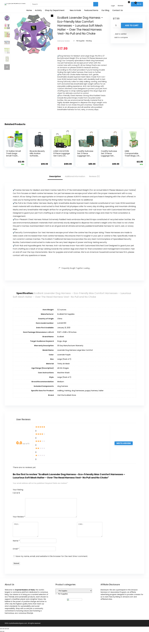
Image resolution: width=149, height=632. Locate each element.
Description (55, 176)
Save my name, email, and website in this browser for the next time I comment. (52, 556)
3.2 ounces (61, 309)
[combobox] (62, 594)
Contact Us (117, 10)
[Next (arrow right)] (3, 631)
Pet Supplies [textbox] (62, 594)
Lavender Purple (64, 354)
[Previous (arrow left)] (1, 631)
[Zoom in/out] (8, 628)
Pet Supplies (80, 41)
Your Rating (18, 489)
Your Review (19, 516)
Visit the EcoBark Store (66, 395)
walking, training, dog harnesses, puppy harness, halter (80, 390)
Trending (89, 41)
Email (16, 548)
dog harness (62, 386)
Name (16, 540)
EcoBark (60, 336)
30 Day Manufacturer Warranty (70, 345)
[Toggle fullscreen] (6, 628)
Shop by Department (54, 10)
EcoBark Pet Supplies (65, 314)
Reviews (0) (94, 176)
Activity (38, 10)
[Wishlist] (120, 3)
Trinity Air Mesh (63, 363)
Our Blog (105, 10)
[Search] (95, 4)
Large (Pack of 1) (64, 359)
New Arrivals (75, 10)
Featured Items (91, 10)
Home (29, 10)
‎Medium (60, 381)
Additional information (75, 176)
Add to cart (131, 25)
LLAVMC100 (61, 323)
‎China (59, 318)
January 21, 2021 (63, 327)
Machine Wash (63, 372)
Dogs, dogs (62, 341)
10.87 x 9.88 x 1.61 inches (66, 332)
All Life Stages (63, 368)
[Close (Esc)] (1, 628)
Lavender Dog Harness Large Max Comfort (75, 350)
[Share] (3, 628)
